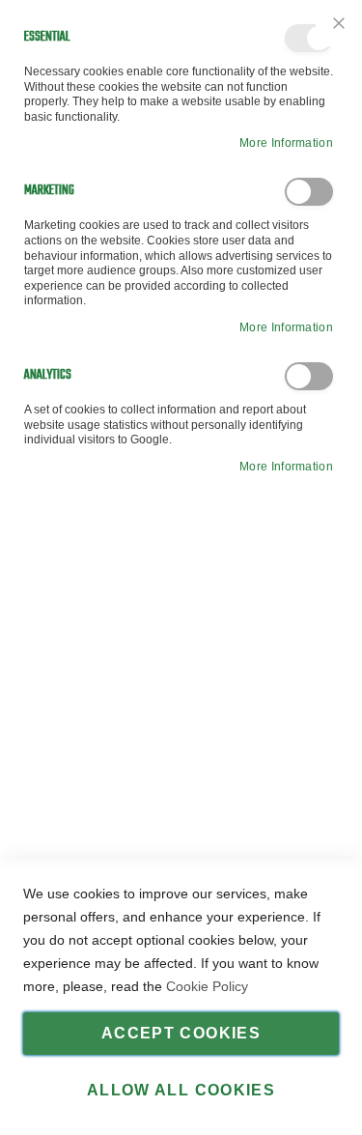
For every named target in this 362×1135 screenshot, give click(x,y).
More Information (286, 143)
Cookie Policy (207, 986)
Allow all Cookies (181, 1090)
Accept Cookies (181, 1033)
